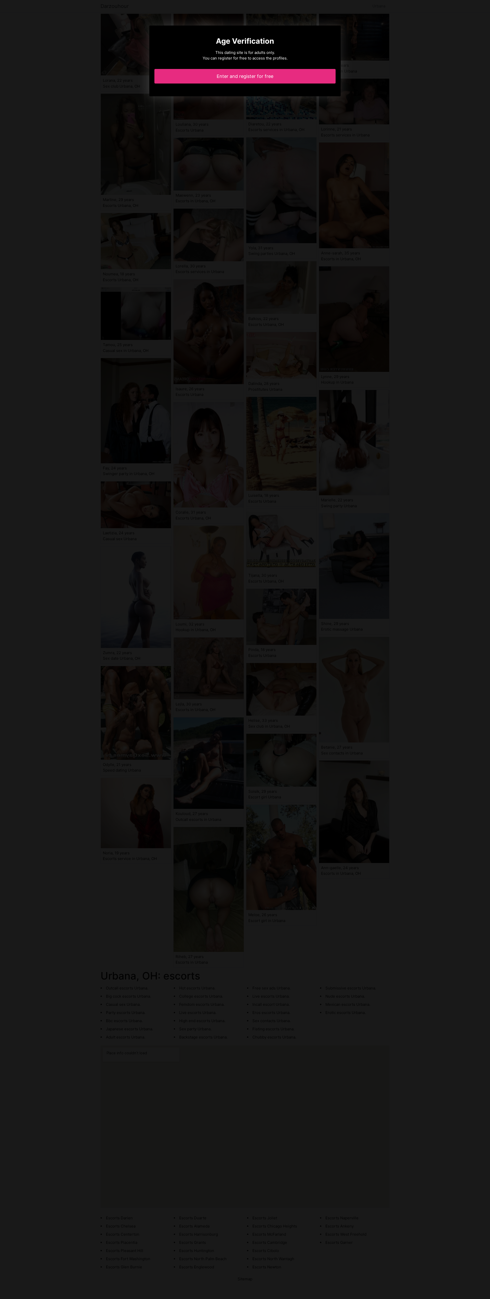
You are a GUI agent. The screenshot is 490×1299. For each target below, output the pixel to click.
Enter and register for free (245, 76)
